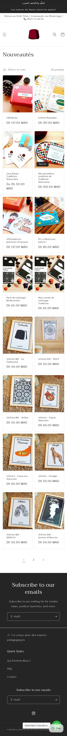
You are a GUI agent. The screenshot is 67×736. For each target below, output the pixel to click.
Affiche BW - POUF (48, 359)
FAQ (9, 668)
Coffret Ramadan (47, 118)
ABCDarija (11, 118)
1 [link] (23, 559)
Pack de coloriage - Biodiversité (16, 299)
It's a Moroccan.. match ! (47, 240)
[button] (4, 34)
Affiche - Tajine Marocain (47, 419)
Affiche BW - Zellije (17, 417)
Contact (11, 677)
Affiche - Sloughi (48, 476)
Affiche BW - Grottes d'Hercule (48, 536)
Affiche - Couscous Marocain (17, 477)
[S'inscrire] (56, 616)
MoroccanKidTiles (19, 729)
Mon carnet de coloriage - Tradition (46, 300)
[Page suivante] (43, 560)
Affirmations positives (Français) (17, 240)
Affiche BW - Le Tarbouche (15, 360)
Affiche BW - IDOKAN (13, 536)
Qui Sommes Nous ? (19, 660)
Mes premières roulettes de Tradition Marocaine (46, 177)
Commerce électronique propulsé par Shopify (43, 729)
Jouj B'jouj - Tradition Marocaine (13, 176)
